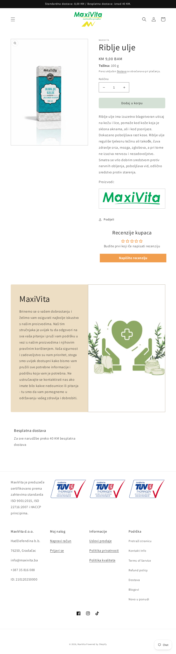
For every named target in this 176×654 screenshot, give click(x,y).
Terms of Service (140, 560)
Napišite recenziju (133, 258)
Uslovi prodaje (100, 541)
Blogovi (134, 589)
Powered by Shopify (96, 644)
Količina (104, 79)
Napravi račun (60, 541)
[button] (13, 19)
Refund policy (138, 570)
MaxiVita (81, 644)
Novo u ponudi (139, 599)
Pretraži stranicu (140, 541)
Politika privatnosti (104, 550)
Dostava (122, 71)
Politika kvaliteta (102, 560)
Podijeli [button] (109, 219)
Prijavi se (57, 550)
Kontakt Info (137, 551)
